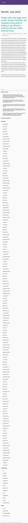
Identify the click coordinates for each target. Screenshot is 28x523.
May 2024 (5, 173)
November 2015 (6, 371)
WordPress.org (6, 515)
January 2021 (6, 254)
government (5, 488)
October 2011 (6, 423)
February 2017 (6, 340)
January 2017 (6, 342)
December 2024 (6, 163)
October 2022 (6, 215)
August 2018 (5, 295)
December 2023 (6, 180)
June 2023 (5, 195)
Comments (6, 513)
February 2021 (6, 251)
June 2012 (5, 408)
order (4, 492)
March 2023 (5, 202)
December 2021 (6, 234)
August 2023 (5, 190)
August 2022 (5, 219)
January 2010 (6, 448)
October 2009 (6, 455)
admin (20, 33)
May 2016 (5, 362)
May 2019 (5, 276)
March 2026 (5, 134)
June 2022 (5, 224)
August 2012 (5, 406)
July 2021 (5, 244)
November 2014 (6, 391)
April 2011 (5, 438)
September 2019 (6, 271)
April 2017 (5, 335)
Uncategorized (5, 35)
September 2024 (6, 165)
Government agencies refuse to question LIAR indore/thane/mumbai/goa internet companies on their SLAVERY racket (13, 101)
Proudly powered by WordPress (7, 522)
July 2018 (5, 298)
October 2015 (6, 374)
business (5, 475)
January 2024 (6, 178)
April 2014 (5, 396)
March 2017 (5, 337)
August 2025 (5, 148)
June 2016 (5, 359)
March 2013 (5, 403)
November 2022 (6, 212)
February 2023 (6, 205)
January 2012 (6, 418)
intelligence (5, 490)
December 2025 (6, 139)
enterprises (5, 480)
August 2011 (5, 428)
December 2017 (6, 315)
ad (3, 470)
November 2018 (6, 291)
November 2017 (6, 318)
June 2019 (5, 273)
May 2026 (5, 129)
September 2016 (6, 352)
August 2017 (5, 325)
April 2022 (5, 229)
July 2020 (5, 261)
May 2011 (5, 435)
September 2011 (6, 425)
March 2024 (5, 175)
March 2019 (5, 281)
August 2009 (5, 460)
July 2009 (5, 462)
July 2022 (5, 222)
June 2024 (5, 170)
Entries (5, 510)
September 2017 (6, 322)
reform (4, 500)
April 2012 (5, 411)
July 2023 (5, 192)
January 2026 (6, 136)
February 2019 (6, 283)
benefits (4, 473)
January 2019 (6, 286)
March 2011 (5, 440)
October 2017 (6, 320)
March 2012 (5, 413)
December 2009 (6, 450)
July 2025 (5, 151)
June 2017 (5, 330)
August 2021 (5, 242)
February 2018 (6, 310)
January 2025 (6, 161)
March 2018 (5, 308)
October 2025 (6, 143)
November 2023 (6, 183)
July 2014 (5, 394)
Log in (4, 508)
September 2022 (6, 217)
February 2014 (6, 401)
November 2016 (6, 347)
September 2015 (6, 376)
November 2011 (6, 421)
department (5, 478)
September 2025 (6, 146)
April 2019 (5, 278)
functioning (5, 483)
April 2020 (5, 266)
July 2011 (5, 430)
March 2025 (5, 158)
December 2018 (6, 288)
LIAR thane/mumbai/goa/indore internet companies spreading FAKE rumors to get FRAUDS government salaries (14, 105)
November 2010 (6, 445)
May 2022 (5, 227)
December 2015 (6, 369)
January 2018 (6, 313)
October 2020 (6, 259)
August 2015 (5, 379)
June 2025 (5, 153)
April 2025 (5, 156)
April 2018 (5, 305)
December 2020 (6, 256)
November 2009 (6, 452)
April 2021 (5, 249)
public (4, 497)
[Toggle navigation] (24, 2)
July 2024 (5, 168)
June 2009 (5, 465)
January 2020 (6, 268)
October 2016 (6, 349)
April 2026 (5, 131)
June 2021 (5, 246)
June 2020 (5, 264)
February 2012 (6, 416)
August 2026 (5, 124)
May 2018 (5, 303)
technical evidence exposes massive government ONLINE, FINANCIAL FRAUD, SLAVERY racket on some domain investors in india (14, 109)
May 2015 (5, 386)
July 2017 (5, 327)
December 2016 (6, 345)
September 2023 (6, 188)
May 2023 (5, 197)
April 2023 (5, 200)
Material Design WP (18, 522)
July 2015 (5, 381)
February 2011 (6, 443)
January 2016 (6, 367)
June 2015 (5, 384)
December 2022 (6, 210)
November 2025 (6, 141)
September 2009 (6, 457)
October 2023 (6, 185)
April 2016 (5, 364)
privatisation (5, 495)
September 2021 (6, 239)
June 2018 (5, 300)
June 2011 (5, 433)
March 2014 (5, 398)
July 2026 (5, 126)
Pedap (3, 2)
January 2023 (6, 207)
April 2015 (5, 389)
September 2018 (6, 293)
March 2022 (5, 232)
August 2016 (5, 354)
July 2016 (5, 357)
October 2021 (6, 237)
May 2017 (5, 332)
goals (4, 485)
